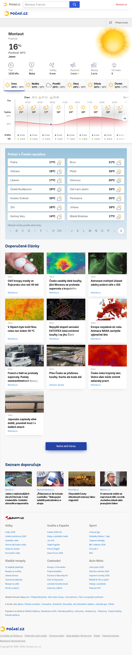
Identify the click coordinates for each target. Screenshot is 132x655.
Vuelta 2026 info (54, 532)
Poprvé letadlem (54, 571)
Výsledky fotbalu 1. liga (99, 536)
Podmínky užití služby (36, 635)
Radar (97, 635)
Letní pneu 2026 (96, 567)
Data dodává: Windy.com (79, 635)
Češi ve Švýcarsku (55, 580)
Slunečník (57, 604)
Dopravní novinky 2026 (99, 575)
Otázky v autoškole (97, 584)
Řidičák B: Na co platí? (99, 580)
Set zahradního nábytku (83, 604)
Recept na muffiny (13, 571)
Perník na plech (12, 588)
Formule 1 (93, 549)
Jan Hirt (50, 540)
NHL (91, 553)
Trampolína (46, 604)
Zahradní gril (101, 604)
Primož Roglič (53, 549)
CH (59, 230)
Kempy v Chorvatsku (56, 567)
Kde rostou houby (56, 597)
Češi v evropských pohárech (91, 597)
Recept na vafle (12, 584)
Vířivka (111, 604)
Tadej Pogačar (53, 545)
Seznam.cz (121, 4)
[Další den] (124, 118)
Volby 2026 (10, 532)
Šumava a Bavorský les (57, 575)
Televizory (102, 611)
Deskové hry (91, 611)
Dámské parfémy (65, 611)
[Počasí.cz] (16, 13)
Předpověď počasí (39, 597)
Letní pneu (79, 611)
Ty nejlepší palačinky (14, 567)
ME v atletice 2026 (97, 545)
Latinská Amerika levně (57, 584)
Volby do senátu (12, 549)
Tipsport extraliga (97, 540)
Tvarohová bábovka (13, 580)
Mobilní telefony (32, 611)
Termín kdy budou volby (15, 545)
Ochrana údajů (56, 635)
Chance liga (94, 532)
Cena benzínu (71, 597)
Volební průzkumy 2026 (15, 536)
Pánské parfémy (12, 615)
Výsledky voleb (11, 540)
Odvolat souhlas (110, 635)
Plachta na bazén (32, 604)
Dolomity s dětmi (54, 588)
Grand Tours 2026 (55, 553)
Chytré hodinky (114, 611)
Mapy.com (24, 597)
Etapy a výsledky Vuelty (57, 536)
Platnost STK (95, 588)
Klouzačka (67, 604)
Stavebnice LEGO (49, 611)
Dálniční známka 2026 (99, 571)
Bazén (20, 604)
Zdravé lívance (11, 575)
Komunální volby (12, 553)
